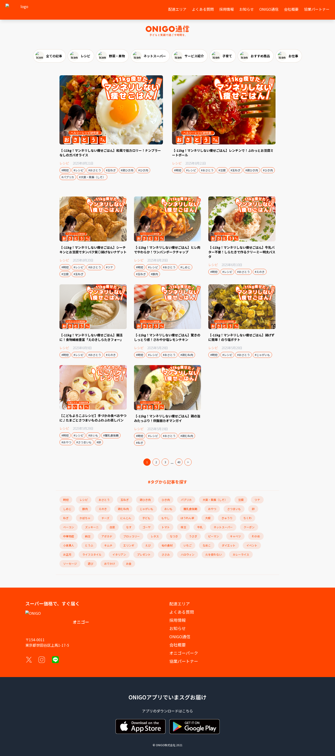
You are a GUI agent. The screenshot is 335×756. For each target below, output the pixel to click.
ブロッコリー (131, 536)
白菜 (112, 527)
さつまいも (234, 509)
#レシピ (78, 170)
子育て (227, 56)
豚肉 (85, 509)
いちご (187, 545)
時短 (66, 500)
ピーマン (213, 536)
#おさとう (94, 170)
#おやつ (66, 442)
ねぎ (66, 518)
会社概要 (291, 9)
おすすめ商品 (260, 56)
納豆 (87, 536)
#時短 (65, 170)
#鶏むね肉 (186, 355)
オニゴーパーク (183, 653)
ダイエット (228, 545)
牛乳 (200, 527)
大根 (208, 518)
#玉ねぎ (111, 170)
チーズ (105, 518)
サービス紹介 (194, 56)
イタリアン (119, 554)
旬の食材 (167, 545)
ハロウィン (187, 554)
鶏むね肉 (123, 509)
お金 (128, 563)
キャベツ (235, 536)
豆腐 (241, 500)
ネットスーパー (155, 56)
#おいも (93, 435)
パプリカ (186, 500)
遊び (90, 563)
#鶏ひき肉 (127, 170)
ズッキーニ (92, 527)
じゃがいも (146, 509)
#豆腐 (222, 170)
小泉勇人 (68, 545)
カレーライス (241, 554)
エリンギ (128, 545)
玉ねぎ (125, 500)
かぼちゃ (85, 518)
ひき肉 (166, 500)
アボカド (106, 536)
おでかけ (109, 563)
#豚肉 (154, 274)
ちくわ (247, 518)
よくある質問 (203, 9)
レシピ (85, 56)
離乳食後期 (190, 509)
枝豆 (183, 527)
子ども (146, 518)
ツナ (257, 500)
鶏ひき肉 (145, 500)
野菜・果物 (117, 56)
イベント (251, 545)
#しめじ (185, 267)
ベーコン (68, 527)
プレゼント (144, 554)
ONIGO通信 (268, 9)
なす (128, 527)
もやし (165, 518)
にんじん (125, 518)
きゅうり (227, 518)
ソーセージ (70, 563)
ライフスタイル (91, 554)
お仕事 (293, 56)
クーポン (249, 527)
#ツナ (109, 267)
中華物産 (68, 536)
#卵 (99, 442)
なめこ (207, 545)
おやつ (212, 509)
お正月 (67, 554)
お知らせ (246, 9)
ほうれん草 (187, 518)
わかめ (256, 536)
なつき (174, 536)
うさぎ (193, 536)
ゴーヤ (146, 527)
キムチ (108, 545)
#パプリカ (68, 177)
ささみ (166, 554)
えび (148, 545)
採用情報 (226, 9)
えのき (103, 509)
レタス (155, 536)
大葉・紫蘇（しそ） (215, 500)
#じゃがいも (262, 355)
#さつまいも (84, 442)
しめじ (67, 509)
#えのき (260, 272)
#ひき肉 (143, 170)
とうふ (89, 545)
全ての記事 (54, 56)
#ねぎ (139, 443)
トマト (166, 527)
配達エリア (177, 9)
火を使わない (213, 554)
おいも (168, 509)
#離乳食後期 (111, 435)
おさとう (104, 500)
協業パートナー (317, 9)
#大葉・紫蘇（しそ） (92, 177)
